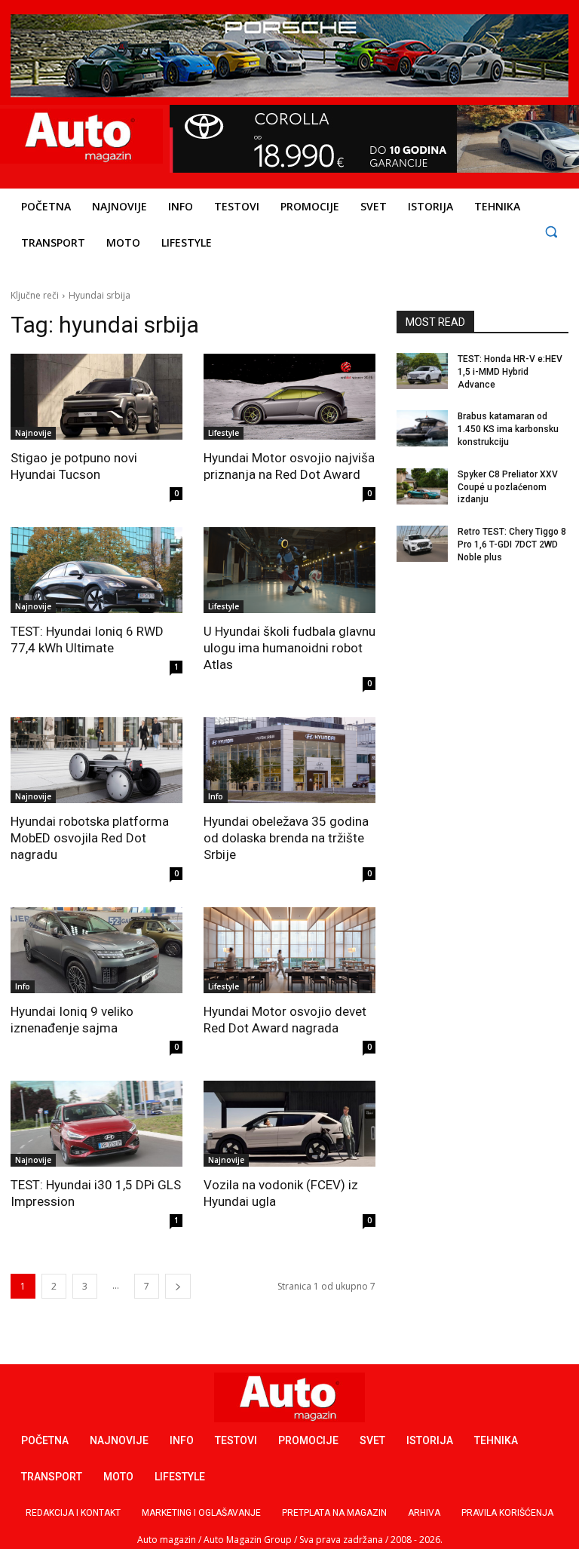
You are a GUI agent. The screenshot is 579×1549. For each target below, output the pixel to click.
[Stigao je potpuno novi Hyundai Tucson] (96, 397)
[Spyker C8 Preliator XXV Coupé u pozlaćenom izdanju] (422, 486)
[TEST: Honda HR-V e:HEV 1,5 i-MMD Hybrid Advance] (422, 371)
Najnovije (33, 433)
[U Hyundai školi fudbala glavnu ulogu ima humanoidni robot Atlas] (289, 570)
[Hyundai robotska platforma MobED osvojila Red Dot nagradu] (96, 760)
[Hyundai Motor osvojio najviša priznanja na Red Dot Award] (289, 397)
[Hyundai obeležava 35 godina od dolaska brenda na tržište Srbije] (289, 760)
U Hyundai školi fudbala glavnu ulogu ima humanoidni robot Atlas (289, 648)
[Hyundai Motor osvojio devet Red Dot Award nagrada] (289, 950)
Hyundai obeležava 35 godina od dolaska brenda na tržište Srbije (286, 838)
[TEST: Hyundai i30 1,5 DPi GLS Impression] (96, 1124)
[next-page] (178, 1286)
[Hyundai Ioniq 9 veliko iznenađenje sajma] (96, 950)
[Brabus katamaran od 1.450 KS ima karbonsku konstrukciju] (422, 428)
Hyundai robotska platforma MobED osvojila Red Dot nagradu (90, 838)
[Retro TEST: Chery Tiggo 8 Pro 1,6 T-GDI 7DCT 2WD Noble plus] (422, 544)
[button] (550, 231)
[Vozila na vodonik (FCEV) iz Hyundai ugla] (289, 1124)
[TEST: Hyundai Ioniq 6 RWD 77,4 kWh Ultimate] (96, 570)
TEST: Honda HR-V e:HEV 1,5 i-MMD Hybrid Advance (510, 372)
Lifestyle (223, 433)
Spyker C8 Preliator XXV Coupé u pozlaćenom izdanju (508, 487)
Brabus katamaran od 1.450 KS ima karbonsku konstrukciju (508, 429)
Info (215, 796)
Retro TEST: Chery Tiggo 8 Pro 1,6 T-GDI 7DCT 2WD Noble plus (512, 544)
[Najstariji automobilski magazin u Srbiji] (80, 136)
